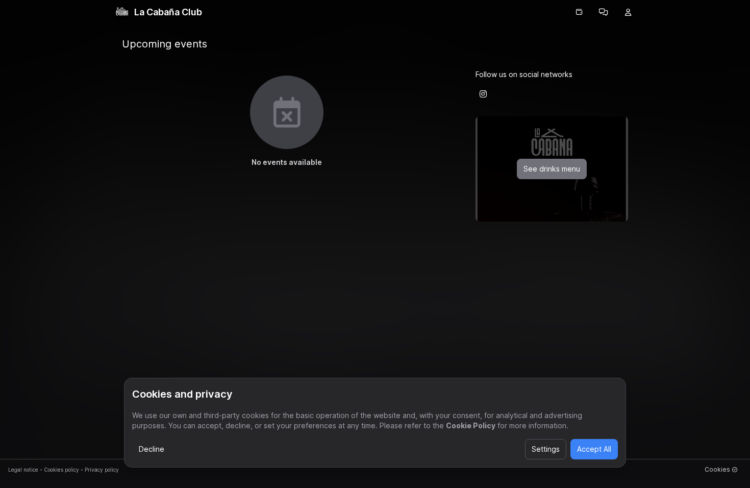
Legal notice (23, 470)
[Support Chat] (603, 12)
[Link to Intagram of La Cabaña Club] (483, 94)
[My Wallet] (579, 12)
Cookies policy (61, 470)
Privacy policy (102, 470)
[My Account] (628, 12)
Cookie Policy (470, 425)
